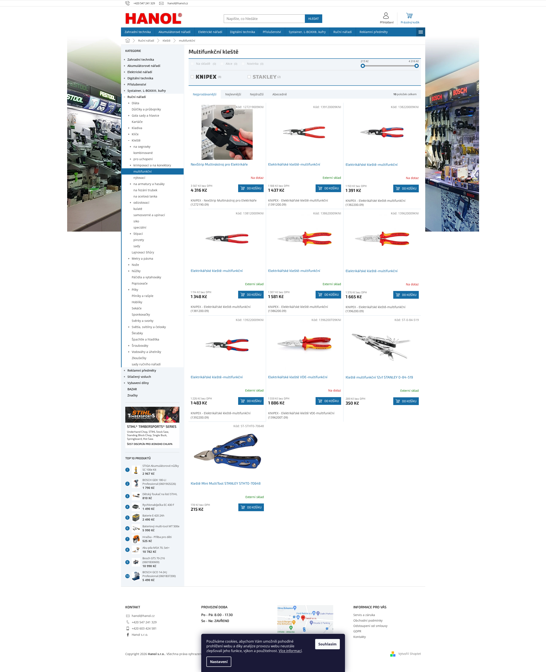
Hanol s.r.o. (140, 635)
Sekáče (137, 308)
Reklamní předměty (141, 370)
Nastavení (219, 661)
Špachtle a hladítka (145, 339)
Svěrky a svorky (142, 321)
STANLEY (279, 77)
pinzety (138, 240)
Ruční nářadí (136, 97)
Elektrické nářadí (139, 72)
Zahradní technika (140, 59)
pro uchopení (143, 159)
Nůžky (136, 271)
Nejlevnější (233, 94)
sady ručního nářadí (146, 364)
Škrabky (137, 333)
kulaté (137, 209)
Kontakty (359, 637)
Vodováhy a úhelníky (146, 352)
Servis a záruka (364, 615)
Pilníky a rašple (142, 296)
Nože (135, 265)
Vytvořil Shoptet (409, 653)
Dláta (135, 103)
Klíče (135, 134)
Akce (231, 64)
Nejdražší (257, 94)
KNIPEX (219, 77)
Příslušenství (136, 84)
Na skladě (205, 64)
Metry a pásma (142, 258)
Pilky (135, 290)
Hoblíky (137, 302)
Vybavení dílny (138, 383)
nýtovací (139, 178)
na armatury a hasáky (149, 184)
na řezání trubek (145, 190)
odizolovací (141, 202)
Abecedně (279, 94)
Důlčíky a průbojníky (146, 109)
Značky (132, 395)
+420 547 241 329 (144, 622)
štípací (138, 234)
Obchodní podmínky (368, 620)
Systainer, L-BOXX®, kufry (146, 91)
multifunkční (142, 171)
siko (136, 221)
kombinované (143, 153)
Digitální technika (140, 78)
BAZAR (132, 389)
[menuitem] (138, 31)
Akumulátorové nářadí (143, 66)
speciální (139, 227)
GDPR (357, 631)
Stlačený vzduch (139, 377)
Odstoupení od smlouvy (370, 626)
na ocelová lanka (145, 196)
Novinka (255, 64)
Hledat (313, 18)
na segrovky (141, 147)
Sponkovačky (141, 314)
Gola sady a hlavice (145, 115)
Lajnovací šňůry (143, 252)
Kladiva (137, 128)
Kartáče (137, 122)
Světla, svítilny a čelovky (149, 327)
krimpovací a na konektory (152, 165)
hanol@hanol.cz (143, 616)
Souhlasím (327, 644)
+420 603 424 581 (144, 628)
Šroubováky (140, 346)
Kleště (136, 140)
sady (136, 246)
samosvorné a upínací (149, 215)
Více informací (290, 650)
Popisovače (140, 283)
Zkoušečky (139, 358)
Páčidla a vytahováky (146, 277)
